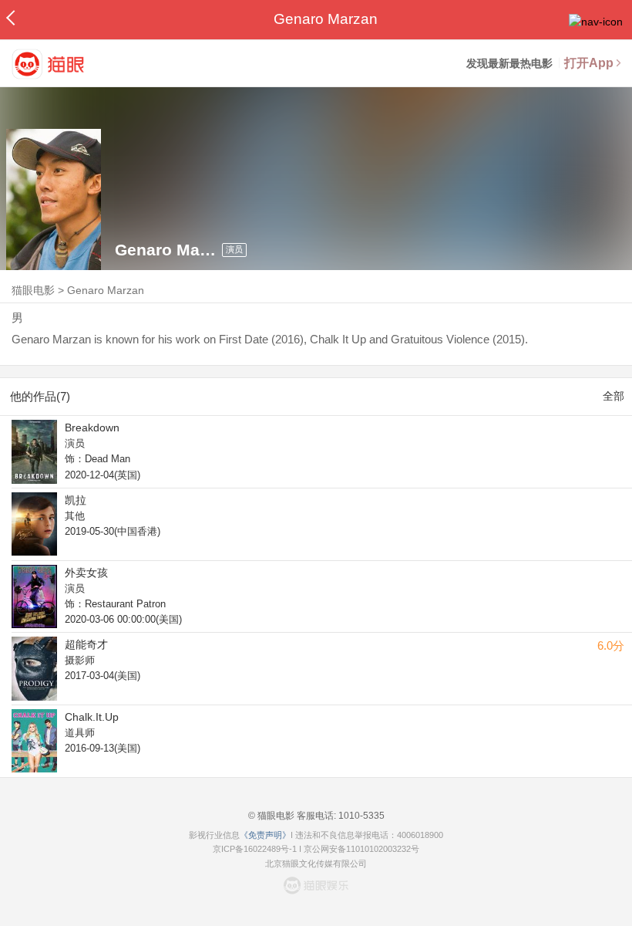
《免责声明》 (265, 835)
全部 (613, 396)
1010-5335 (360, 815)
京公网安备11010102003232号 (361, 848)
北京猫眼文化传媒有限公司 (316, 863)
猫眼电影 (33, 290)
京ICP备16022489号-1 (255, 848)
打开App (589, 62)
